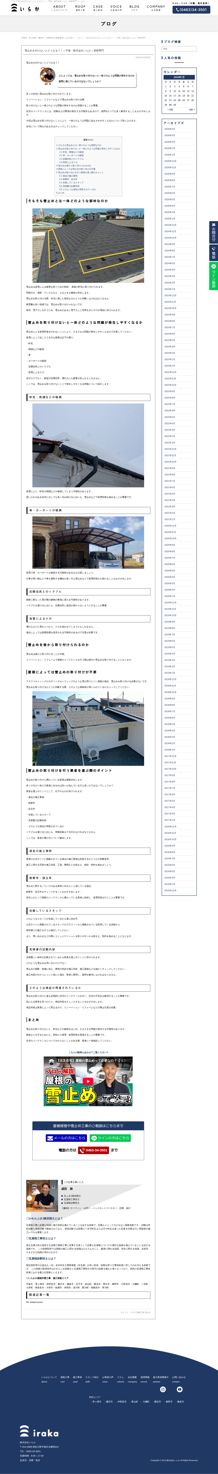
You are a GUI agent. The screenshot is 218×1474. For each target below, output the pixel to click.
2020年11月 (170, 532)
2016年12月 (170, 826)
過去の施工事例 (68, 176)
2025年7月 (169, 186)
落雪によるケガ (68, 162)
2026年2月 (169, 148)
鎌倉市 (180, 1401)
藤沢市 (109, 1401)
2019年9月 (169, 621)
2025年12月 (170, 161)
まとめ (60, 193)
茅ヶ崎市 (96, 1401)
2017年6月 (169, 794)
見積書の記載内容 (69, 186)
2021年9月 (169, 468)
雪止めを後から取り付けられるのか (73, 165)
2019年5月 (169, 647)
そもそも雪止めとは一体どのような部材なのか (79, 145)
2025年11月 (170, 167)
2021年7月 (169, 481)
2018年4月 (169, 730)
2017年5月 (169, 801)
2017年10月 (170, 769)
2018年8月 (169, 705)
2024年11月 (170, 231)
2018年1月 (169, 749)
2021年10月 (170, 461)
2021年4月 (169, 500)
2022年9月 (169, 391)
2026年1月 (169, 154)
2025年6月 (169, 193)
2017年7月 (169, 788)
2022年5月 (169, 417)
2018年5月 (169, 724)
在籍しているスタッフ (71, 182)
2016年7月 (169, 858)
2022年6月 (169, 410)
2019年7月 (169, 634)
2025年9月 (169, 174)
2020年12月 (170, 525)
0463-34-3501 (96, 1150)
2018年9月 (169, 698)
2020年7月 (169, 558)
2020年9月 (169, 545)
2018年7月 (169, 711)
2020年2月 (169, 589)
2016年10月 (170, 839)
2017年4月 (169, 807)
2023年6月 (169, 334)
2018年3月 (169, 737)
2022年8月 (169, 397)
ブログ (134, 7)
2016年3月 (169, 877)
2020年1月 (169, 596)
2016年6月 (169, 865)
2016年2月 (169, 884)
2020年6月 (169, 564)
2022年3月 (169, 430)
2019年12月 (170, 602)
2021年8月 (169, 474)
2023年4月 (169, 346)
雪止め (147, 1312)
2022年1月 (169, 442)
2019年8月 (169, 628)
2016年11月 (170, 833)
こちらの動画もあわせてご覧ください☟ (88, 1052)
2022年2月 (169, 436)
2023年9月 (169, 314)
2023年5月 (169, 340)
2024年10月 (170, 237)
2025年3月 (169, 212)
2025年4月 (169, 206)
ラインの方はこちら (113, 1138)
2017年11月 (170, 762)
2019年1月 (169, 673)
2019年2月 (169, 666)
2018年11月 (170, 685)
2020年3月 (169, 583)
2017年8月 (169, 781)
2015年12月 (170, 890)
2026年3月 (169, 142)
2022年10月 (170, 385)
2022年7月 (169, 404)
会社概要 (156, 7)
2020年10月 (170, 538)
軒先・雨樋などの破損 (71, 152)
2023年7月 (169, 327)
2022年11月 (170, 378)
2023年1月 (169, 365)
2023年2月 (169, 359)
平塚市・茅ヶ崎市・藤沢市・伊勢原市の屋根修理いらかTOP (47, 38)
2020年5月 (169, 570)
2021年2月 (169, 513)
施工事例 (98, 7)
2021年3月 (169, 506)
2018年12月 (170, 679)
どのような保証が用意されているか (77, 189)
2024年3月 (169, 276)
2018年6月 (169, 717)
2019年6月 (169, 641)
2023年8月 (169, 321)
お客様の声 (116, 7)
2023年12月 (170, 295)
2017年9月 (169, 775)
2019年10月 (170, 615)
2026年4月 (169, 135)
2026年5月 (169, 129)
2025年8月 (169, 180)
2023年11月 (170, 302)
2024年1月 (169, 289)
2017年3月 (169, 813)
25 (179, 100)
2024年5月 (169, 263)
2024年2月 (169, 282)
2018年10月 (170, 692)
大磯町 (146, 1401)
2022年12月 (170, 372)
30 (170, 105)
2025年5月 (169, 199)
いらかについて (59, 7)
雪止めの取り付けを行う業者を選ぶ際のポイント (80, 172)
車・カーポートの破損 (71, 155)
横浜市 (157, 1401)
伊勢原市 (122, 1401)
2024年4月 (169, 269)
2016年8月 (169, 852)
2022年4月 (169, 423)
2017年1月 (169, 820)
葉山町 (134, 1401)
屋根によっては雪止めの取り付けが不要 (75, 169)
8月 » (192, 109)
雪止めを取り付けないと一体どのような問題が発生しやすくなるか (88, 148)
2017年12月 (170, 756)
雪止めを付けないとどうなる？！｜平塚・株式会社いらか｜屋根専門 (64, 50)
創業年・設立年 (68, 179)
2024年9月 (169, 244)
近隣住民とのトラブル (71, 159)
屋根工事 (80, 7)
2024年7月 (169, 257)
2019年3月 (169, 660)
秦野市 (169, 1401)
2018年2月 (169, 743)
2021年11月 (170, 455)
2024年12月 (170, 225)
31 (174, 105)
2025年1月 (169, 218)
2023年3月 (169, 353)
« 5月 (170, 109)
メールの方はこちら (69, 1138)
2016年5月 (169, 871)
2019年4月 (169, 653)
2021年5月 (169, 493)
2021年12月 (170, 449)
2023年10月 (170, 308)
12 (183, 91)
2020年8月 (169, 551)
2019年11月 (170, 609)
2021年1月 (169, 519)
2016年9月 (169, 845)
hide (91, 140)
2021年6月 (169, 487)
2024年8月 (169, 250)
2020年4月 (169, 577)
